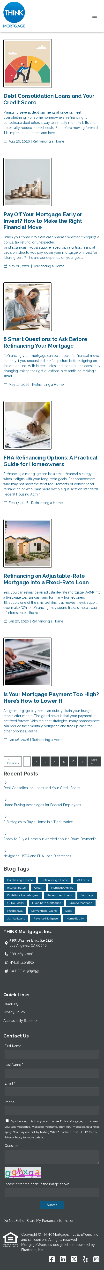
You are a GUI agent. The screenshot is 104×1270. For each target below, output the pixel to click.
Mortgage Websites (37, 1245)
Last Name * (14, 1065)
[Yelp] (85, 1259)
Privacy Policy (14, 1012)
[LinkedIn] (63, 1259)
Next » (94, 761)
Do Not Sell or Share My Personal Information (38, 1221)
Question (12, 1146)
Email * (10, 1083)
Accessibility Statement (21, 1021)
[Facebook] (52, 1259)
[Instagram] (96, 1259)
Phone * (11, 1102)
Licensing (10, 1004)
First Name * (14, 1046)
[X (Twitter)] (74, 1259)
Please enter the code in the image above (37, 1184)
